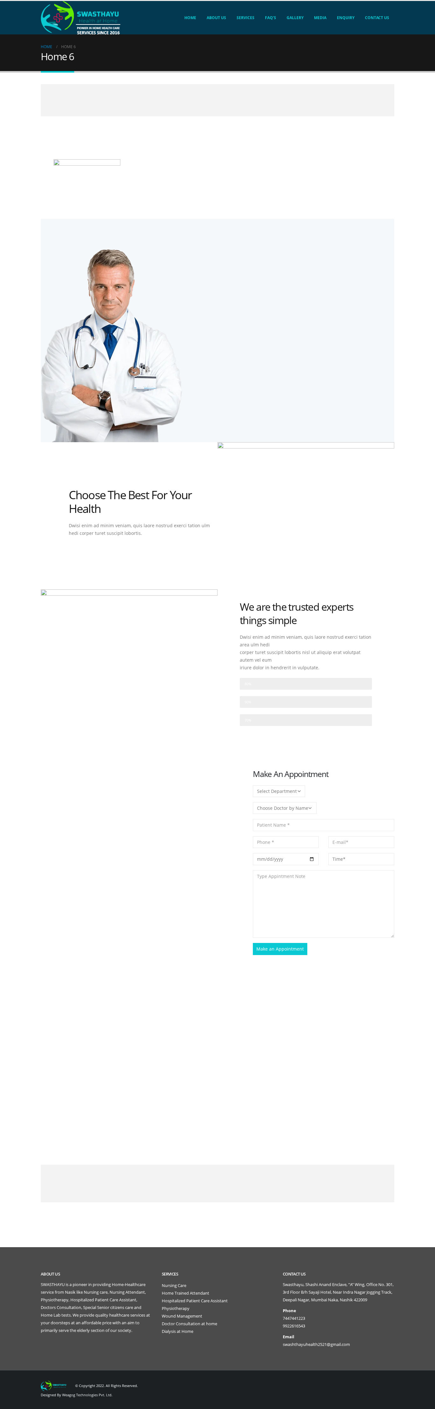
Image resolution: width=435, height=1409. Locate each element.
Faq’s (270, 17)
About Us (216, 17)
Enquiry (345, 17)
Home (190, 17)
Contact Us (377, 17)
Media (320, 17)
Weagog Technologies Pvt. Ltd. (87, 1394)
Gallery (295, 17)
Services (245, 17)
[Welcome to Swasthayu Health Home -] (80, 17)
